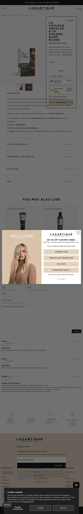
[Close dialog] (78, 232)
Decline (63, 508)
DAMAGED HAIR (61, 252)
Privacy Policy (28, 502)
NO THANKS (61, 279)
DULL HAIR (61, 264)
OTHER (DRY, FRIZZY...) (61, 270)
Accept (40, 508)
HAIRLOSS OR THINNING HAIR (61, 258)
